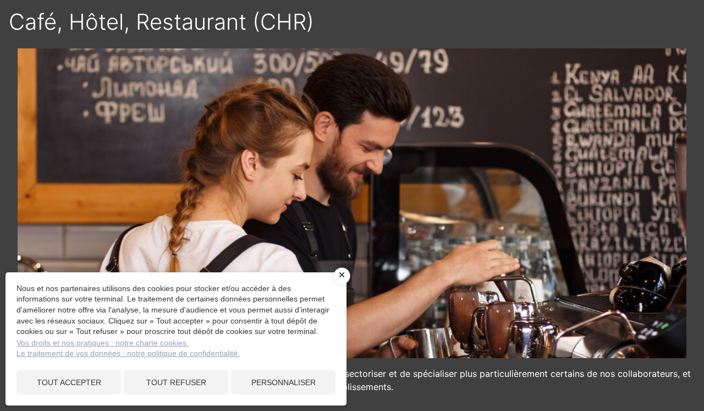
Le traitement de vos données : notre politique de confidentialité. (128, 353)
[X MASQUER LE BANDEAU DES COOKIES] (342, 275)
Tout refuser (176, 382)
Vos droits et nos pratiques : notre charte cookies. (102, 342)
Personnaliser (283, 382)
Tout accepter (69, 382)
